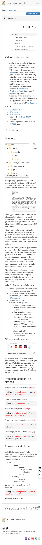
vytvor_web (12, 10)
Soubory (17, 43)
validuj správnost (18, 91)
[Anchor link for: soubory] (16, 138)
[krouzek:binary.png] (24, 199)
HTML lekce (13, 112)
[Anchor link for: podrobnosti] (20, 130)
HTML (23, 117)
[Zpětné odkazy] (40, 473)
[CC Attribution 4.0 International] (5, 528)
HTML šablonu (14, 114)
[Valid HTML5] (32, 538)
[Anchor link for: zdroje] (12, 106)
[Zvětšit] (27, 175)
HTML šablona (14, 298)
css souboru (23, 89)
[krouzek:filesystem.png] (17, 159)
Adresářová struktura (21, 49)
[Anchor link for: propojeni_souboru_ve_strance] (15, 381)
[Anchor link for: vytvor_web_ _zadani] (30, 56)
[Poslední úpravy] (26, 27)
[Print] (32, 27)
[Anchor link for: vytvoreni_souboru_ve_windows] (35, 285)
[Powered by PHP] (29, 538)
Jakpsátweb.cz (17, 110)
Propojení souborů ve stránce (24, 46)
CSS (29, 117)
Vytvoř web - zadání (21, 37)
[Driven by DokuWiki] (39, 538)
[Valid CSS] (36, 538)
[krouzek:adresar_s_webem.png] (22, 347)
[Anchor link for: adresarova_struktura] (32, 446)
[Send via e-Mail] (29, 27)
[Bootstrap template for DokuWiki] (26, 538)
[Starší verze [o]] (40, 470)
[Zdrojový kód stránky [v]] (40, 467)
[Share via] (23, 27)
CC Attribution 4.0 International (10, 535)
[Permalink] (36, 27)
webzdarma (32, 103)
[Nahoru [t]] (40, 477)
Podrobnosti (18, 40)
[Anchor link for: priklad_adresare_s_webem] (30, 339)
